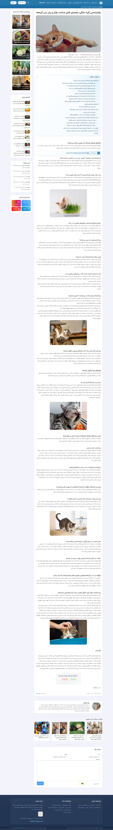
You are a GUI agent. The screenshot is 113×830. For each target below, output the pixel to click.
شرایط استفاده (23, 818)
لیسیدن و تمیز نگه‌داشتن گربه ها (87, 107)
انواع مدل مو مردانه (67, 812)
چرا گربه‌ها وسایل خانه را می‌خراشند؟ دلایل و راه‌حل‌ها (82, 99)
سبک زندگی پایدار (67, 810)
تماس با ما (36, 818)
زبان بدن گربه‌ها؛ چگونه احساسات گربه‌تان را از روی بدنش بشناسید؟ (81, 118)
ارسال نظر (40, 783)
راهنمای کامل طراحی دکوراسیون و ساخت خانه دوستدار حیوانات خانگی (95, 737)
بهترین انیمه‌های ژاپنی (56, 805)
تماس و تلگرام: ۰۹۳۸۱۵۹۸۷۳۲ (36, 821)
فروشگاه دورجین (81, 807)
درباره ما (41, 818)
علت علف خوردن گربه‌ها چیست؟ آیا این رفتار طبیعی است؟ (80, 86)
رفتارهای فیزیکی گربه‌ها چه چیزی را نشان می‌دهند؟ (85, 81)
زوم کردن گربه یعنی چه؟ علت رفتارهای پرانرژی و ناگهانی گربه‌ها (80, 101)
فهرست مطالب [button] (94, 77)
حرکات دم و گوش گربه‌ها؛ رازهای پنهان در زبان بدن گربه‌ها (81, 125)
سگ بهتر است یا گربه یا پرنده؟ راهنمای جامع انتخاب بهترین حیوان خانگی (77, 737)
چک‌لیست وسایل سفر (58, 810)
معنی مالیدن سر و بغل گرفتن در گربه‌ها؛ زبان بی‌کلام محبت (80, 123)
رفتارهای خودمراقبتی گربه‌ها (91, 104)
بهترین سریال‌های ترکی (66, 805)
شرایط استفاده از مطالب (19, 828)
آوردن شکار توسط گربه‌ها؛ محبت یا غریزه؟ (85, 94)
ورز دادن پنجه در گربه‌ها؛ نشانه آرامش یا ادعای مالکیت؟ (81, 120)
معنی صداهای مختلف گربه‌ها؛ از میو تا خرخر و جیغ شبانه (84, 110)
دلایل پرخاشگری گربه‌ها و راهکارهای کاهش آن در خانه (82, 88)
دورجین (101, 828)
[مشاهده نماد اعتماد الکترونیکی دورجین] (40, 814)
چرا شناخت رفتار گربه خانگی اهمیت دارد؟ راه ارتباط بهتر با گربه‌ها (82, 131)
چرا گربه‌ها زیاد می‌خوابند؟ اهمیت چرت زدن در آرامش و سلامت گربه (78, 83)
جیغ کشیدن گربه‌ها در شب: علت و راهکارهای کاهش (82, 115)
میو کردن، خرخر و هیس (89, 112)
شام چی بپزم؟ (68, 807)
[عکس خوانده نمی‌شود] (82, 783)
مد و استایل (87, 3)
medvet (95, 688)
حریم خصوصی (30, 818)
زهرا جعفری (86, 703)
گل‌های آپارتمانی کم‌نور (52, 807)
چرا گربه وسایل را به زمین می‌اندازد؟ (86, 91)
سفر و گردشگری (62, 3)
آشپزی (48, 3)
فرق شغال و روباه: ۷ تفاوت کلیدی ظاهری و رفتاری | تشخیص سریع (60, 737)
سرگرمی (70, 3)
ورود (12, 3)
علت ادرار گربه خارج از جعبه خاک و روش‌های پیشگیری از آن (80, 96)
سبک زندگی (94, 3)
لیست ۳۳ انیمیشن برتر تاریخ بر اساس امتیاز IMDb (42, 737)
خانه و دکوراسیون (77, 3)
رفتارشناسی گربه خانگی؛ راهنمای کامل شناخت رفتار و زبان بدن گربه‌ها (68, 12)
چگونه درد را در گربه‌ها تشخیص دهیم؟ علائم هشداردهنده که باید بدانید (80, 128)
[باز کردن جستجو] (28, 3)
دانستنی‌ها (54, 3)
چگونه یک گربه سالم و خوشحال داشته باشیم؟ (77, 153)
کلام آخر (96, 133)
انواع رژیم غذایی (61, 807)
